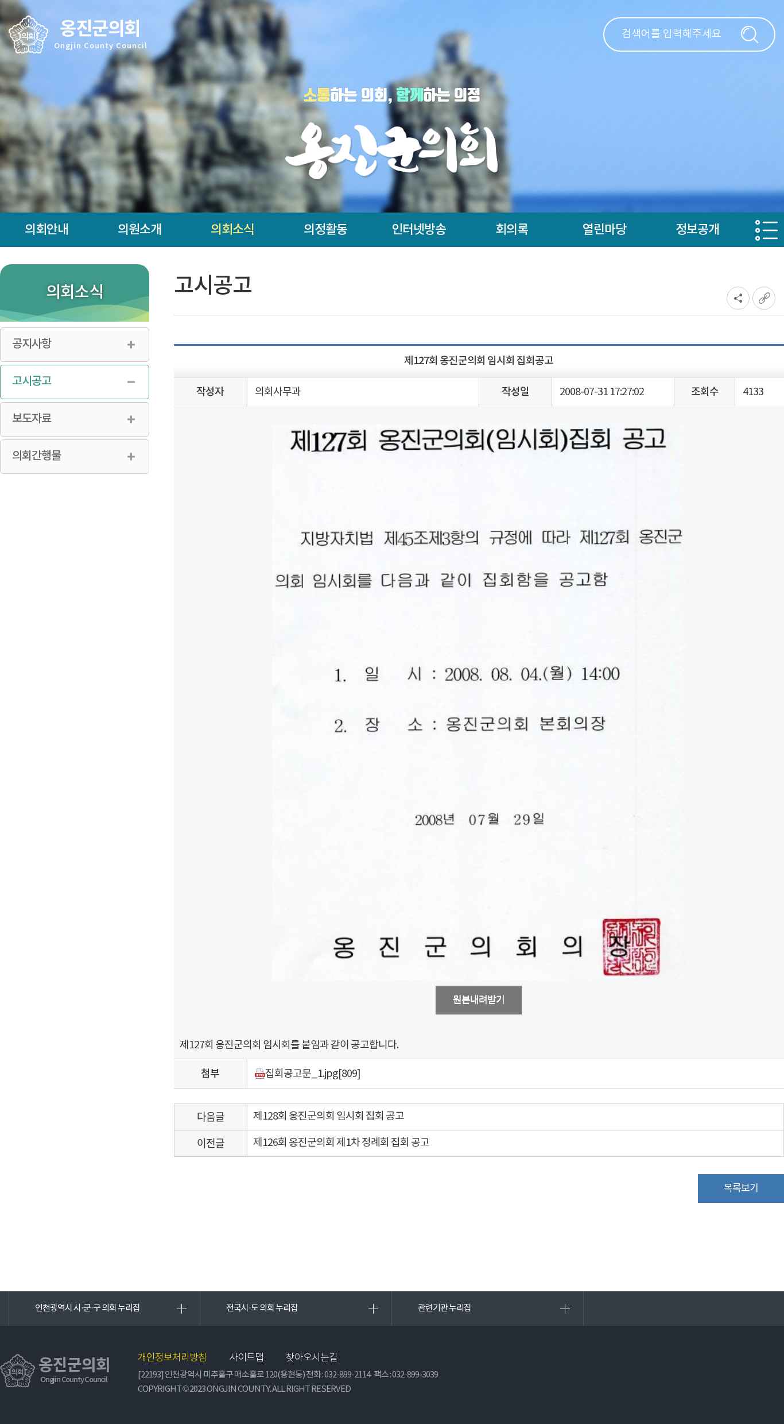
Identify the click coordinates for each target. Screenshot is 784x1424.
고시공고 (31, 381)
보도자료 (31, 419)
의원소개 (139, 229)
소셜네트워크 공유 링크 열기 (738, 298)
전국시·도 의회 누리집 (262, 1308)
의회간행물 (36, 456)
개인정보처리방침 (172, 1358)
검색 (749, 34)
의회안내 (46, 229)
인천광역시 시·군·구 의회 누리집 (87, 1308)
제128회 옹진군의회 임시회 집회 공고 (328, 1116)
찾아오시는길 (311, 1358)
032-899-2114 (347, 1375)
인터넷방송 (418, 229)
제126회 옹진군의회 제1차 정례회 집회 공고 (341, 1143)
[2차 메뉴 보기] (766, 231)
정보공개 (697, 229)
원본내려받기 (478, 1000)
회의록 (511, 229)
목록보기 (741, 1188)
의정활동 (325, 229)
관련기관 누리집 (444, 1308)
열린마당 (604, 229)
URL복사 (763, 298)
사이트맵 (246, 1358)
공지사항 (31, 344)
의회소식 (232, 229)
